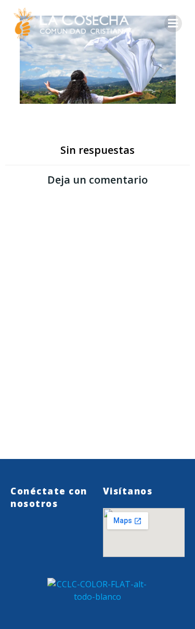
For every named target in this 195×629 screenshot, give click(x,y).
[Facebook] (39, 535)
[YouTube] (70, 535)
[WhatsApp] (23, 535)
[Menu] (173, 23)
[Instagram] (54, 535)
